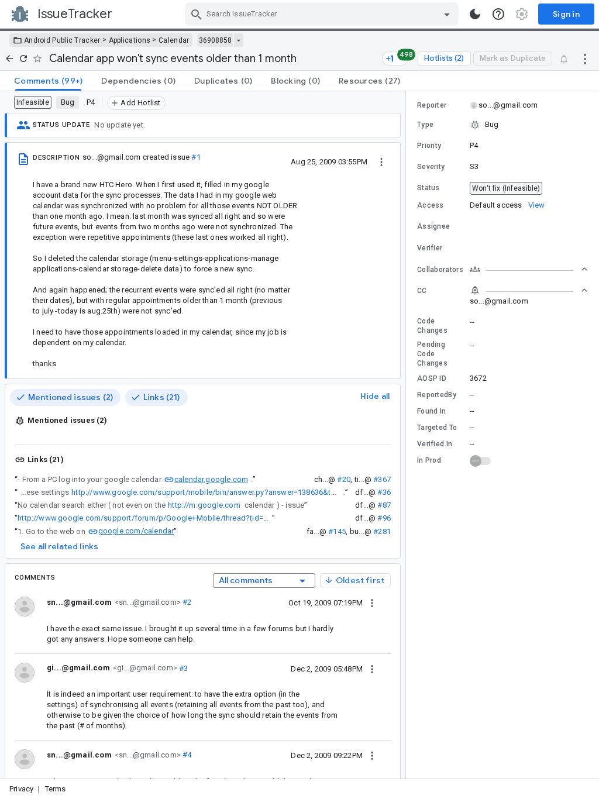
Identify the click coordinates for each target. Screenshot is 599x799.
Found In (431, 411)
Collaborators (440, 270)
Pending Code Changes (432, 353)
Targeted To (437, 427)
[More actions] (585, 58)
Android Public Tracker (62, 40)
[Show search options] (447, 14)
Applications (130, 40)
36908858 (215, 40)
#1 (195, 157)
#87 (384, 505)
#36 (384, 492)
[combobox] (323, 14)
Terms (55, 788)
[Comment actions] (372, 602)
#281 (382, 531)
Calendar (174, 40)
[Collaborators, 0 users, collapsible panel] (529, 269)
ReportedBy (436, 395)
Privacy (21, 788)
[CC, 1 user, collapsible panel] (529, 290)
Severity (431, 167)
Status (428, 188)
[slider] (407, 435)
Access (430, 205)
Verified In (434, 444)
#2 (186, 602)
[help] (498, 14)
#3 (182, 667)
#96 (384, 518)
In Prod (429, 460)
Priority (429, 146)
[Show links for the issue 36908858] (238, 40)
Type (425, 124)
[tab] (48, 81)
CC (422, 291)
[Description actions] (381, 161)
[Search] (197, 14)
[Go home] (9, 58)
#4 (186, 754)
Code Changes (432, 326)
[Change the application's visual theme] (475, 14)
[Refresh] (23, 58)
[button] (502, 124)
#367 (382, 479)
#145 (337, 531)
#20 (343, 479)
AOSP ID (431, 378)
